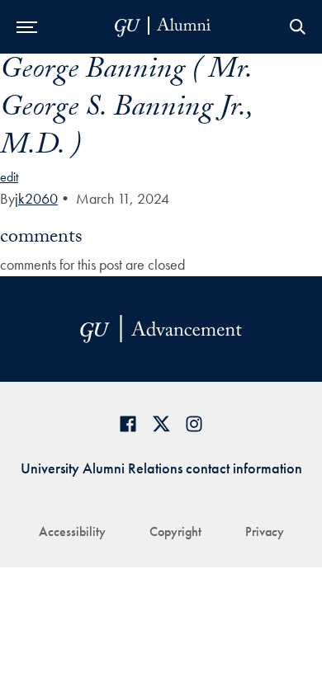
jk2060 (36, 198)
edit (9, 177)
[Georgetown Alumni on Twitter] (161, 423)
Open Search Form (297, 27)
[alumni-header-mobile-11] (163, 26)
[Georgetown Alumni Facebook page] (128, 423)
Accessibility (72, 531)
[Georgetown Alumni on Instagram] (194, 423)
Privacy (264, 531)
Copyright (175, 531)
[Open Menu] (27, 27)
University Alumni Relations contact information (161, 468)
